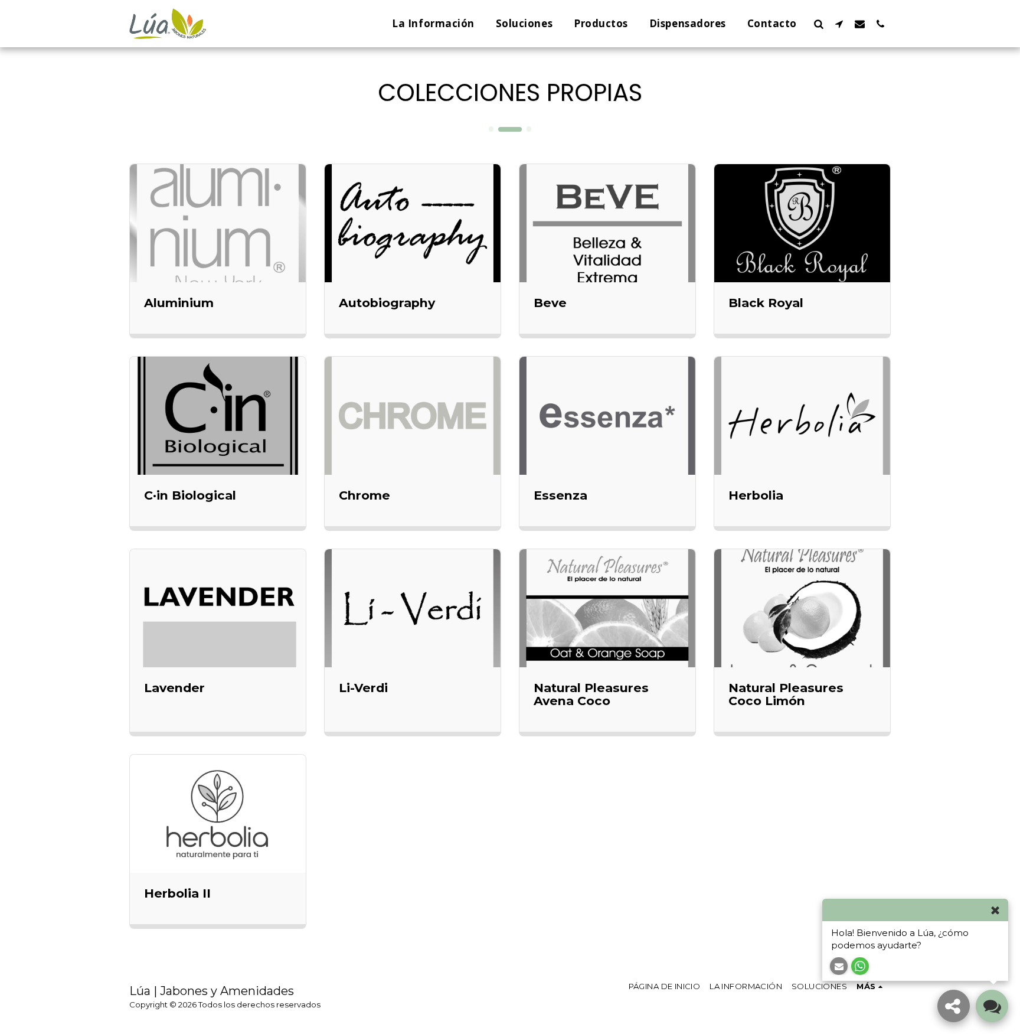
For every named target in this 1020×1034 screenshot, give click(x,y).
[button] (818, 23)
